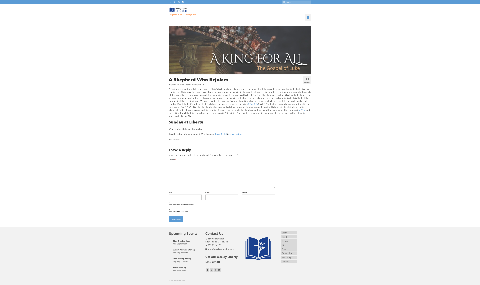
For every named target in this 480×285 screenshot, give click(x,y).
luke (171, 139)
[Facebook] (207, 270)
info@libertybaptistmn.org (221, 248)
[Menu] (308, 17)
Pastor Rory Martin (178, 85)
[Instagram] (215, 270)
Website (244, 192)
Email (207, 192)
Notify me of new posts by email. (178, 211)
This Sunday (176, 139)
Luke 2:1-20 (221, 134)
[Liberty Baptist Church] (191, 9)
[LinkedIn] (219, 270)
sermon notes (234, 134)
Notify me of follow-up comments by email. (181, 204)
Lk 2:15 (301, 109)
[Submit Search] (284, 2)
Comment (172, 160)
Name (171, 192)
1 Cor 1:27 (253, 103)
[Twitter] (211, 270)
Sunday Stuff (197, 85)
